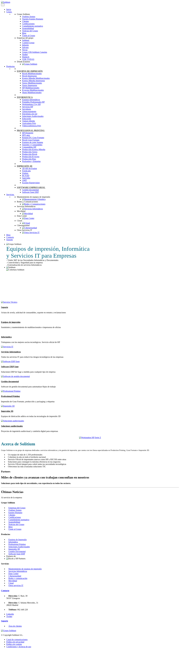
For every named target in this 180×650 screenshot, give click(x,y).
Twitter (9, 616)
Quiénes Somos (28, 16)
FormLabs (26, 171)
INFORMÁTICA (25, 97)
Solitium (25, 40)
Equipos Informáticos (31, 99)
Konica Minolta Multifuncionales (36, 78)
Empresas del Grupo (16, 508)
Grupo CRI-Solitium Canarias (34, 52)
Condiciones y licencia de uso (18, 647)
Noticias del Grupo (30, 31)
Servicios (10, 194)
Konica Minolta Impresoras (33, 81)
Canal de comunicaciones (17, 639)
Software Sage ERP (30, 192)
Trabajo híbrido (28, 121)
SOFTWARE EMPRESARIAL (31, 187)
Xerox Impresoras (29, 85)
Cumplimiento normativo (32, 26)
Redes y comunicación (17, 578)
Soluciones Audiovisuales (32, 116)
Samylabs (26, 178)
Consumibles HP (29, 147)
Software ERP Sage (10, 366)
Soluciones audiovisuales (12, 426)
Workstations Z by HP (31, 104)
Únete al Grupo (28, 35)
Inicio (8, 9)
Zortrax (25, 173)
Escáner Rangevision (31, 183)
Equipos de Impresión (17, 539)
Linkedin (10, 614)
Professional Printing (10, 396)
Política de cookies (14, 644)
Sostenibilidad (28, 28)
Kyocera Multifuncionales (33, 90)
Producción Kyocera (30, 156)
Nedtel (25, 54)
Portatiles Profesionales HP (33, 102)
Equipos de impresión (10, 322)
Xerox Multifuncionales (32, 83)
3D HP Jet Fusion (29, 168)
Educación (26, 118)
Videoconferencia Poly (31, 126)
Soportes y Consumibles (32, 145)
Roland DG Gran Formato (33, 137)
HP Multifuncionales (30, 88)
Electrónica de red (29, 114)
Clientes (25, 21)
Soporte (9, 240)
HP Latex (26, 135)
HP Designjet (27, 133)
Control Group (28, 43)
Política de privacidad (15, 642)
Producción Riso (29, 159)
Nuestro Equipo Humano (32, 19)
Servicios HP (27, 107)
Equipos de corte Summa (32, 142)
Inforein (25, 45)
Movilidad (12, 581)
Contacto (10, 237)
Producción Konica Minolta (33, 149)
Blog (24, 33)
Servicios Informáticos (11, 352)
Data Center (13, 573)
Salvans (25, 47)
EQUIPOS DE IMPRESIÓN (30, 71)
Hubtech (25, 57)
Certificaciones (28, 24)
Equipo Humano (15, 512)
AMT (24, 180)
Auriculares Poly (29, 123)
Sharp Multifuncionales (32, 92)
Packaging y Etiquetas (31, 161)
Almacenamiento (29, 111)
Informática (6, 337)
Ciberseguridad (14, 576)
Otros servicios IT (15, 585)
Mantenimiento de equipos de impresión (25, 569)
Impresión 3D (7, 411)
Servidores (26, 109)
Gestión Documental (17, 551)
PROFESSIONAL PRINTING (31, 130)
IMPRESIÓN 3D (24, 166)
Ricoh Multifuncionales (32, 73)
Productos (10, 66)
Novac (25, 50)
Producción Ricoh (29, 154)
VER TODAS (28, 59)
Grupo (9, 12)
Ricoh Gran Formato (30, 140)
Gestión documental (30, 190)
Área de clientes (15, 626)
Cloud (11, 583)
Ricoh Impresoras (29, 76)
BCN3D (25, 175)
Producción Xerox (29, 152)
